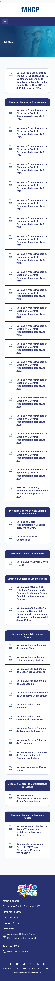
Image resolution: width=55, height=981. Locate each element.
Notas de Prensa (11, 923)
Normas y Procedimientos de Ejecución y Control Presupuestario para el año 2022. (32, 186)
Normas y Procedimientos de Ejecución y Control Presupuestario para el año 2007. (32, 456)
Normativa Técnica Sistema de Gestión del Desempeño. (31, 670)
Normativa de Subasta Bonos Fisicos (32, 563)
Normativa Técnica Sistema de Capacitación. (31, 682)
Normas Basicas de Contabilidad (26, 538)
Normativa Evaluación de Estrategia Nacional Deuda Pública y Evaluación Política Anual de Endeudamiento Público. (31, 593)
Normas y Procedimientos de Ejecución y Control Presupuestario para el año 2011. (32, 384)
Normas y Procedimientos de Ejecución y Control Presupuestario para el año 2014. (32, 330)
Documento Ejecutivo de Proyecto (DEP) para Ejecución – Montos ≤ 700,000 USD (29, 848)
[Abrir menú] (5, 21)
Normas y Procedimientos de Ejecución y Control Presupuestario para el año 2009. (32, 420)
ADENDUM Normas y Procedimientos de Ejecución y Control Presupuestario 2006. (32, 492)
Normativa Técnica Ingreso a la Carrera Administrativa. (31, 658)
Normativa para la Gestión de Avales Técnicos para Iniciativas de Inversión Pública (31, 831)
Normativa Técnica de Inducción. (28, 706)
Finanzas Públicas (12, 912)
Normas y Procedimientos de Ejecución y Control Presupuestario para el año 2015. (32, 312)
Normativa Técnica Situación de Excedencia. (31, 741)
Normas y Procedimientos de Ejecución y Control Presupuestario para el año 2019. (32, 240)
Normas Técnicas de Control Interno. (31, 768)
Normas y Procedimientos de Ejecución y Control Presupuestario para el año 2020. (32, 222)
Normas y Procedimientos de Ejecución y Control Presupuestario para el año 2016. (32, 294)
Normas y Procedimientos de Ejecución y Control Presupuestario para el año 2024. (32, 150)
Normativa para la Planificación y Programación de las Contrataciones (32, 798)
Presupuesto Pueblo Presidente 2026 (21, 906)
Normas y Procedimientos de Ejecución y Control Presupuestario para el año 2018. (32, 258)
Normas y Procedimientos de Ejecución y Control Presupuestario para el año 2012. (32, 366)
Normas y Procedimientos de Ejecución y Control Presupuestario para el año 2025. (32, 133)
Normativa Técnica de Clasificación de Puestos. (30, 718)
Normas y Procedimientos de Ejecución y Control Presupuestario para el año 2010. (32, 402)
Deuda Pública (10, 917)
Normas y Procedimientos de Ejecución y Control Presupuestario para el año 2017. (32, 276)
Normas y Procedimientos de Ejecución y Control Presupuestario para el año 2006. (32, 474)
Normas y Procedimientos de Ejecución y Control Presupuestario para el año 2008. (32, 438)
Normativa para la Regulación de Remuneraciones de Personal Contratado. (32, 755)
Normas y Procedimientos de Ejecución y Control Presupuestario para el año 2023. (32, 168)
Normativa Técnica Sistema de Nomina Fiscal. (31, 646)
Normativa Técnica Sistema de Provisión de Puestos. (31, 730)
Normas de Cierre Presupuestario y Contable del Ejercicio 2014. (30, 525)
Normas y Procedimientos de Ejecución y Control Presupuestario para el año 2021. (32, 204)
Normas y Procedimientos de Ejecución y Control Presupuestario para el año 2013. (32, 348)
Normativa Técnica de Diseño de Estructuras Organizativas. (32, 694)
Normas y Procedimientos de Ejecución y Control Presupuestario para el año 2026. (32, 115)
